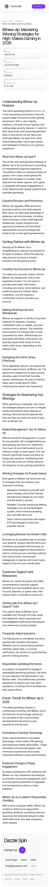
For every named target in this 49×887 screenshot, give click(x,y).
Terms (25, 879)
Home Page (11, 860)
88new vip (39, 111)
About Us (8, 879)
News (11, 21)
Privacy (17, 879)
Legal (32, 879)
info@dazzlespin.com (16, 866)
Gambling (18, 21)
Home (4, 21)
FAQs (33, 860)
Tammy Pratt (9, 54)
